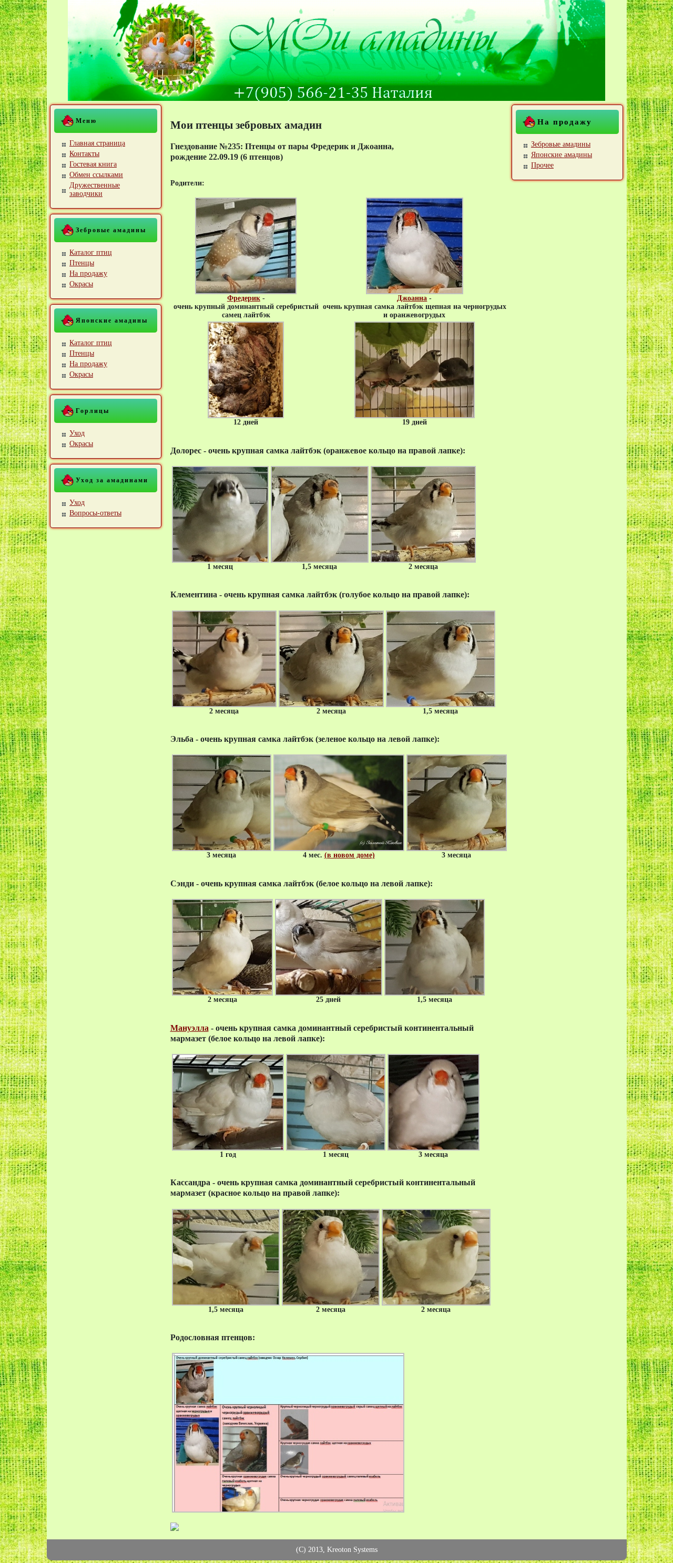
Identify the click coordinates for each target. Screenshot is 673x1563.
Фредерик (243, 298)
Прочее (542, 165)
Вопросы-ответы (95, 513)
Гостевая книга (93, 164)
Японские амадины (561, 155)
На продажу (88, 273)
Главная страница (97, 143)
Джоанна (412, 298)
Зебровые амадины (560, 144)
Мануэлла (189, 1028)
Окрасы (81, 284)
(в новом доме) (349, 855)
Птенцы (81, 263)
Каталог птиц (90, 252)
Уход (77, 433)
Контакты (84, 154)
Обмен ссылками (96, 175)
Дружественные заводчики (94, 189)
